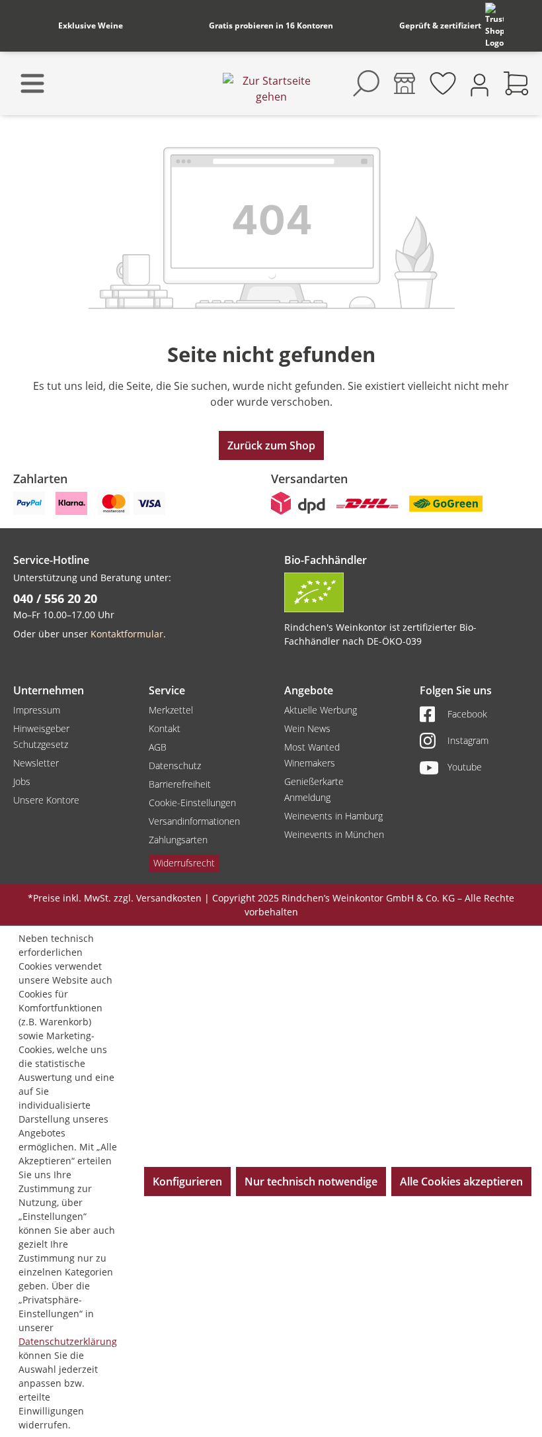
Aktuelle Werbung (320, 710)
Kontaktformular (127, 633)
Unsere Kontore (46, 800)
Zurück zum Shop (271, 445)
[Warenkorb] (516, 83)
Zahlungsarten (178, 839)
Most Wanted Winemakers (312, 755)
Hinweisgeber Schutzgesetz (41, 736)
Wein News (307, 728)
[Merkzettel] (442, 83)
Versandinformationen (194, 821)
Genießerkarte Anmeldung (314, 789)
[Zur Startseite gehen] (271, 89)
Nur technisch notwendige (311, 1181)
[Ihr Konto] (479, 83)
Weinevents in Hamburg (333, 816)
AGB (158, 747)
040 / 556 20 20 (55, 598)
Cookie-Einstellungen (192, 802)
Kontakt (164, 728)
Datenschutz (175, 765)
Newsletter (36, 763)
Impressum (36, 710)
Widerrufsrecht (184, 863)
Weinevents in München (334, 834)
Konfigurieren (187, 1181)
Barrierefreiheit (180, 784)
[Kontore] (404, 83)
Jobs (21, 781)
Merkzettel (171, 710)
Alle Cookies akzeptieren (461, 1181)
